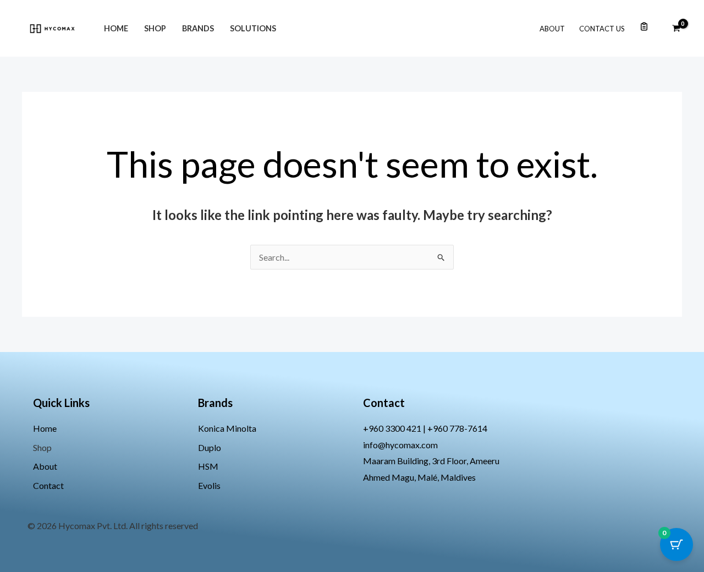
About (552, 28)
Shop (155, 28)
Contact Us (602, 28)
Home (116, 28)
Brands (198, 28)
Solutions (253, 28)
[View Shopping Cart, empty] (676, 28)
